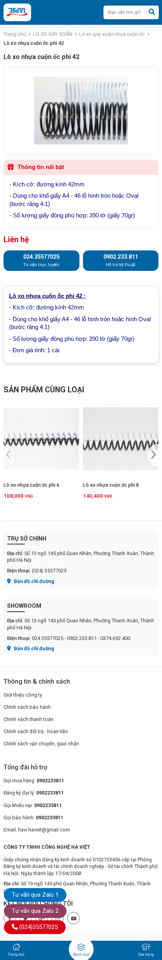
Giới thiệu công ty (23, 695)
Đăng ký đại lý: (34, 793)
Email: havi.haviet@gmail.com (37, 830)
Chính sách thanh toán (28, 719)
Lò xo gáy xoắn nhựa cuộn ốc (112, 34)
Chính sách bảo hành (27, 707)
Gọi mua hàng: (34, 780)
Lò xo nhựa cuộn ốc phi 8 (111, 485)
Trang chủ (15, 34)
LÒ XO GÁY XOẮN (52, 34)
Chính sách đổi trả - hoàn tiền (36, 731)
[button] (152, 455)
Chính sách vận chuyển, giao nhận (41, 744)
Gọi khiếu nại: (33, 805)
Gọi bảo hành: (33, 817)
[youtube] (73, 918)
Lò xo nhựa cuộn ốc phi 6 (31, 485)
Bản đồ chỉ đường (33, 581)
